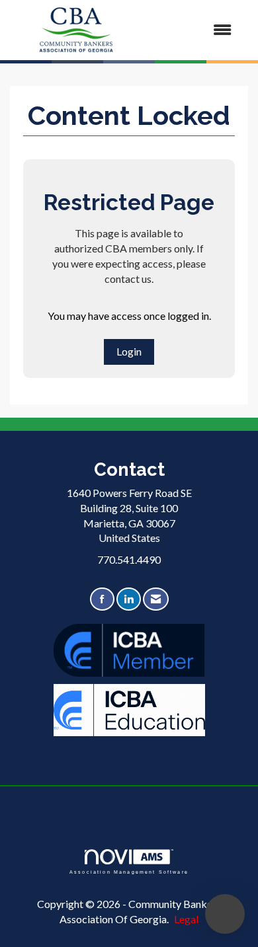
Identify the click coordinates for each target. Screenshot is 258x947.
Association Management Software (129, 871)
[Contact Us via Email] (156, 599)
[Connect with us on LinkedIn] (128, 599)
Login (129, 351)
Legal (186, 919)
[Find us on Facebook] (102, 599)
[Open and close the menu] (193, 30)
